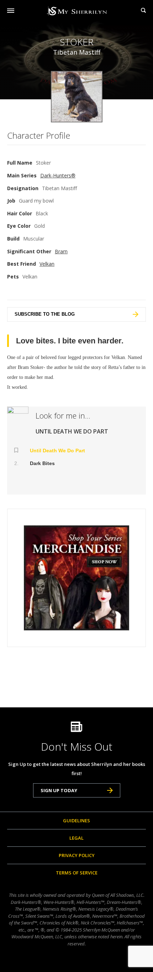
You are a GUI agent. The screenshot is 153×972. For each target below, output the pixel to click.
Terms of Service (76, 872)
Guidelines (76, 820)
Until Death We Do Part (57, 450)
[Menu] (10, 10)
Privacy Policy (77, 855)
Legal (76, 838)
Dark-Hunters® (57, 175)
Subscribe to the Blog (45, 314)
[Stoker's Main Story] (17, 424)
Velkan (46, 263)
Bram (61, 251)
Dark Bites (42, 463)
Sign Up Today (59, 790)
